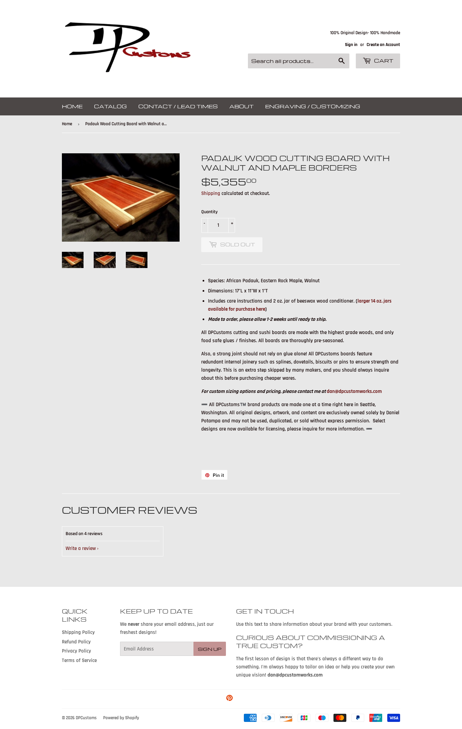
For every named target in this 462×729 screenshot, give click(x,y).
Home (72, 106)
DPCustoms (86, 718)
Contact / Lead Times (178, 106)
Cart (383, 60)
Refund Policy (76, 642)
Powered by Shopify (121, 718)
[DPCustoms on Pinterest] (229, 699)
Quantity (209, 212)
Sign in (351, 44)
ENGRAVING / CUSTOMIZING (312, 106)
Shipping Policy (78, 632)
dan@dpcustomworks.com (354, 391)
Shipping (210, 193)
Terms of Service (79, 660)
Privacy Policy (76, 651)
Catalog (110, 106)
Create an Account (383, 44)
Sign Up (210, 649)
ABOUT (241, 106)
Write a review (81, 548)
